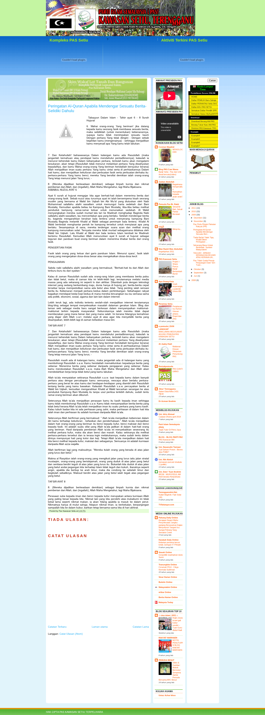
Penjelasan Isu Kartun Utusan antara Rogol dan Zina (177, 312)
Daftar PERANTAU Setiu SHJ (204, 104)
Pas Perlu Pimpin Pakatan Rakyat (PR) (204, 225)
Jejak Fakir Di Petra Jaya (170, 430)
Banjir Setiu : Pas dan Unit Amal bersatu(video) (170, 173)
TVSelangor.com (166, 505)
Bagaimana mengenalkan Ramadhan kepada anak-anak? (178, 190)
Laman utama (100, 626)
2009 (193, 215)
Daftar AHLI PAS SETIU (201, 107)
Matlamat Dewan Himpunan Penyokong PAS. (177, 351)
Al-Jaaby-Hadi (165, 344)
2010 (193, 211)
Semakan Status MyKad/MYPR (204, 114)
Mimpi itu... (177, 229)
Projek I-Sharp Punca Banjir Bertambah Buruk (177, 268)
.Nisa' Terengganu (167, 389)
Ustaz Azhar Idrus (167, 695)
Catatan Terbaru (57, 626)
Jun (196, 276)
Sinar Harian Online (168, 577)
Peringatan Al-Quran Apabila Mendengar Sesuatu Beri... (203, 232)
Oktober (198, 269)
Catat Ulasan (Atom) (71, 633)
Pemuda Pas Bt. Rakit (169, 204)
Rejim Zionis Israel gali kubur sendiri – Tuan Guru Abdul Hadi (178, 624)
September (199, 273)
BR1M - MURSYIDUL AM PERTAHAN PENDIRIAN (170, 475)
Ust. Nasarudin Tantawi (170, 447)
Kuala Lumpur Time (204, 88)
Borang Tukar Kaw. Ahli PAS (203, 125)
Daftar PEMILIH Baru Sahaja (203, 100)
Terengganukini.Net (168, 492)
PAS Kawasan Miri (167, 440)
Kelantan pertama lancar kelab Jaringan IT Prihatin (170, 543)
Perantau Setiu (166, 304)
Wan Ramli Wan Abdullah (171, 249)
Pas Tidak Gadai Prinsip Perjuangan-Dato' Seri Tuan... (204, 262)
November (199, 221)
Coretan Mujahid (166, 147)
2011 (193, 208)
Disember (198, 218)
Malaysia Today (166, 602)
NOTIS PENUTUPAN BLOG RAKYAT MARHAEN (178, 645)
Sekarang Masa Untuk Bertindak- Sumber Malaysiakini (203, 247)
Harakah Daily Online (168, 540)
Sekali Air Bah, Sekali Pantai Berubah (177, 210)
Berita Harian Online (168, 597)
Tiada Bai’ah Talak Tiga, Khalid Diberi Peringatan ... (203, 239)
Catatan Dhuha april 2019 (170, 417)
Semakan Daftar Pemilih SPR (204, 110)
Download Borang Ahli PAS (202, 121)
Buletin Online (165, 582)
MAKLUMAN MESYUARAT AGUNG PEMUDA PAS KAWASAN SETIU (170, 334)
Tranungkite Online (168, 565)
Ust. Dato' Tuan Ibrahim (170, 472)
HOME (194, 97)
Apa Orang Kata (166, 281)
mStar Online (165, 592)
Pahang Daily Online (168, 518)
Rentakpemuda (166, 366)
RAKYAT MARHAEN (168, 638)
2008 (193, 280)
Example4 (195, 136)
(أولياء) (161, 227)
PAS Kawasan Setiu (168, 259)
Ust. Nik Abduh (166, 459)
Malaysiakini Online (168, 587)
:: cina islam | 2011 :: (168, 615)
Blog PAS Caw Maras (168, 169)
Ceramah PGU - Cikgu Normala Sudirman (168, 568)
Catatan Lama (141, 626)
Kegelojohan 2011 (166, 251)
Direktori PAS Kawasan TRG (203, 128)
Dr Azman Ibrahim (167, 401)
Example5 (195, 139)
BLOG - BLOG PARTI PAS (171, 437)
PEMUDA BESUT (166, 660)
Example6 (195, 142)
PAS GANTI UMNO (178, 370)
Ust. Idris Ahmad (167, 414)
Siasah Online (165, 552)
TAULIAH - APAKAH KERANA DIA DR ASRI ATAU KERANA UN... (204, 255)
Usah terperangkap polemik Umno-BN (178, 287)
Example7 (195, 146)
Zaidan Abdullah (166, 182)
